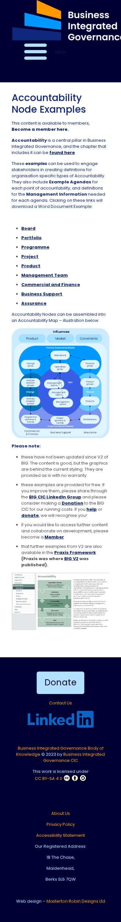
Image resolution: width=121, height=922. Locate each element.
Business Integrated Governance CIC (74, 757)
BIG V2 (71, 559)
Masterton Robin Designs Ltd (75, 901)
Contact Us (60, 703)
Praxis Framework (75, 552)
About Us (60, 813)
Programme (35, 247)
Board (28, 228)
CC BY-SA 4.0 (48, 778)
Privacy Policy (60, 824)
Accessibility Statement (60, 835)
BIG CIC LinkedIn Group (55, 497)
